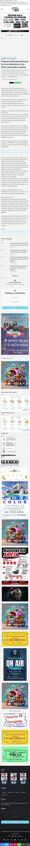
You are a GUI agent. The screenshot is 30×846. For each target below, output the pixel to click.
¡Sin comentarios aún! (15, 282)
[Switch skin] (28, 9)
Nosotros (3, 799)
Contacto (3, 808)
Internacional (10, 792)
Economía (23, 792)
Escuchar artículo (12, 58)
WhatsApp (18, 82)
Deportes (17, 792)
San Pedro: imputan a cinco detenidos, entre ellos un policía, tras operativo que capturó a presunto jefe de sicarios (14, 152)
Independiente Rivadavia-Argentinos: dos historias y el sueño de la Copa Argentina (18, 267)
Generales (4, 58)
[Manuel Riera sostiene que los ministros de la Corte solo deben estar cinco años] (5, 244)
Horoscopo (13, 455)
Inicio (9, 836)
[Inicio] (15, 9)
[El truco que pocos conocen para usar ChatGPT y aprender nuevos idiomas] (5, 251)
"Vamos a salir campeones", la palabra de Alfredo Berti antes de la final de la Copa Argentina (19, 258)
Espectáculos (4, 794)
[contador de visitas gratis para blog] (10, 463)
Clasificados (14, 836)
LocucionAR (15, 833)
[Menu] (2, 9)
